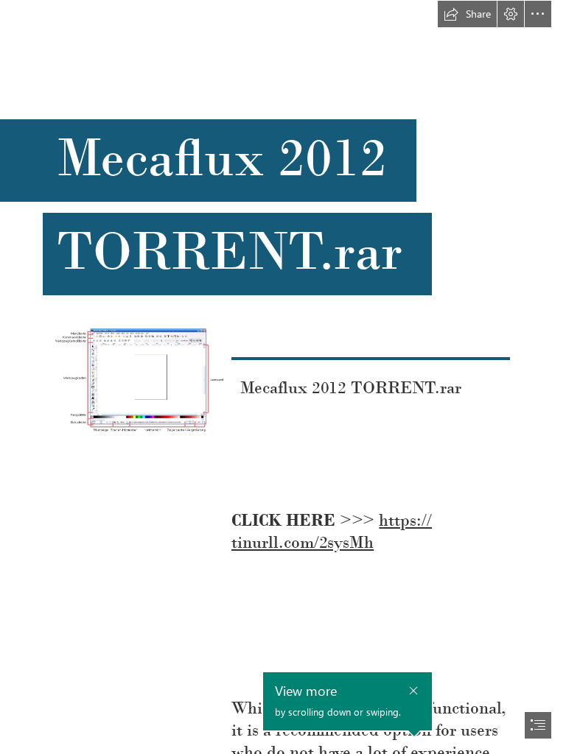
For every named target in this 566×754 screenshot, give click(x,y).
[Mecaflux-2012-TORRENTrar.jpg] (139, 379)
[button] (467, 14)
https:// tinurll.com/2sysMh (331, 531)
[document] (283, 377)
